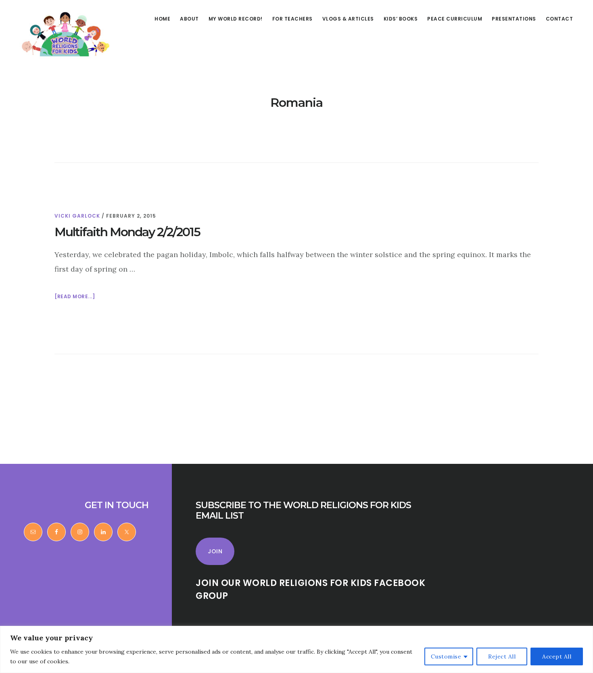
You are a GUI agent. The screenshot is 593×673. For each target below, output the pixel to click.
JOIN (215, 551)
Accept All (556, 656)
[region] (296, 649)
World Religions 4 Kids (63, 34)
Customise (446, 656)
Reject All (502, 656)
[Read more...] (74, 297)
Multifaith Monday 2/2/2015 (127, 231)
